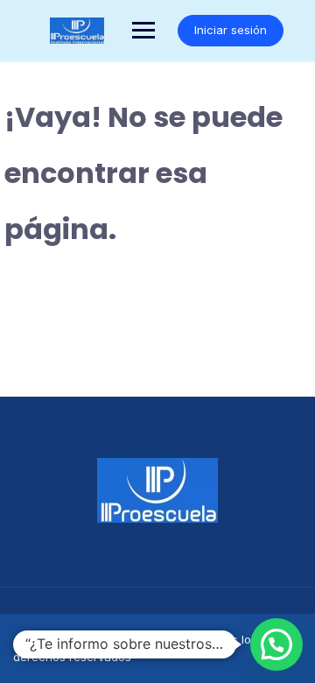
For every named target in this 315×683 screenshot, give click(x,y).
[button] (276, 644)
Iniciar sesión (230, 30)
